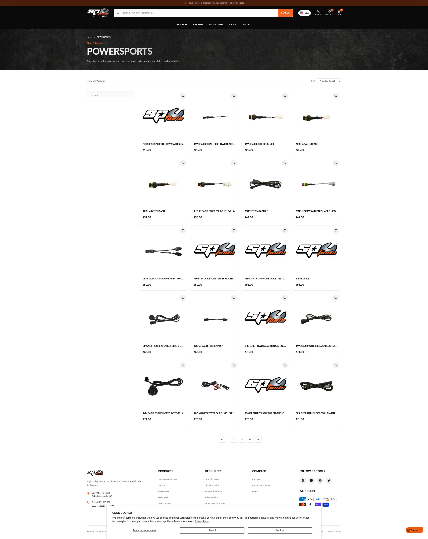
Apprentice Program (261, 485)
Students (198, 25)
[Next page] (258, 439)
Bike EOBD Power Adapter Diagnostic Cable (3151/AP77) (276, 346)
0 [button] (341, 10)
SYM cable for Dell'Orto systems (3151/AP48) (168, 413)
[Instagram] (311, 480)
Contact (246, 25)
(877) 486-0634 (104, 502)
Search (285, 13)
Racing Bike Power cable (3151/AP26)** (216, 413)
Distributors (216, 25)
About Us (256, 479)
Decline (280, 530)
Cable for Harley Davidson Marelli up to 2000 (322, 413)
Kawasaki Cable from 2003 (260, 144)
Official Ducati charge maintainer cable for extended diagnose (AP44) (184, 279)
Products (182, 25)
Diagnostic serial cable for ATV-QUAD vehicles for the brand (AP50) (182, 346)
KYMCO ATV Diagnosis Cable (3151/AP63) (267, 279)
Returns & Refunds (213, 491)
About (232, 25)
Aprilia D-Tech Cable (154, 211)
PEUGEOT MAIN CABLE (256, 211)
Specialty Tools (164, 503)
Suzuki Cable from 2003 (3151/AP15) (214, 211)
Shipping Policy (212, 485)
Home (89, 37)
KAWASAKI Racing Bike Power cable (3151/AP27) (220, 144)
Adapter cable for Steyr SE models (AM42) (218, 279)
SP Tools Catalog (212, 479)
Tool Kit (161, 485)
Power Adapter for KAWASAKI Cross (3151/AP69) (170, 144)
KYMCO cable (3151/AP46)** (209, 346)
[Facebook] (302, 480)
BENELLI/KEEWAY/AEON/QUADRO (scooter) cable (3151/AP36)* (330, 211)
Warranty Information (215, 503)
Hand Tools (163, 497)
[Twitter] (329, 480)
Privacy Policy (202, 521)
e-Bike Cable (302, 279)
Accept (212, 530)
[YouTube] (320, 480)
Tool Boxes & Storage (167, 479)
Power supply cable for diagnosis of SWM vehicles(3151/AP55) (281, 413)
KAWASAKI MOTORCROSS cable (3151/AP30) (319, 346)
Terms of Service (334, 532)
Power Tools (163, 491)
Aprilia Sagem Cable (307, 144)
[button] (95, 95)
